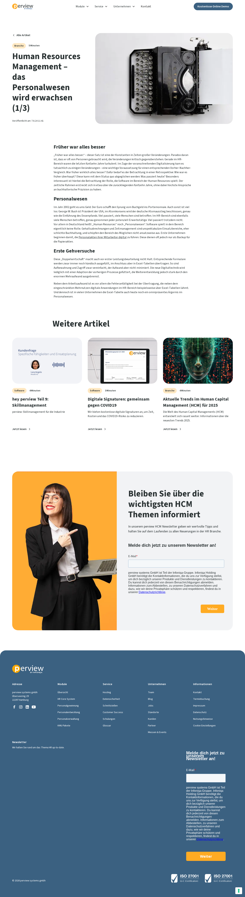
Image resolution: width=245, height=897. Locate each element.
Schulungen (109, 719)
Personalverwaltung (68, 719)
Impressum (199, 706)
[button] (82, 6)
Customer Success (113, 712)
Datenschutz (200, 712)
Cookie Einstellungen (204, 725)
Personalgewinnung (68, 706)
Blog (150, 699)
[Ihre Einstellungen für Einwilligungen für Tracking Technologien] (238, 890)
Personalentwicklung (69, 712)
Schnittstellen (110, 706)
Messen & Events (157, 732)
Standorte (153, 712)
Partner (152, 725)
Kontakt (146, 6)
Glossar (107, 725)
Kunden (152, 719)
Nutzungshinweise (203, 719)
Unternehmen (122, 6)
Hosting (107, 692)
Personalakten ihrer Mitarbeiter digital (103, 237)
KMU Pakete (64, 725)
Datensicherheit (111, 699)
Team (151, 692)
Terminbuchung (201, 699)
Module (80, 6)
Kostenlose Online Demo (213, 6)
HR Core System (66, 699)
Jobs (150, 706)
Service (99, 6)
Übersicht (63, 692)
